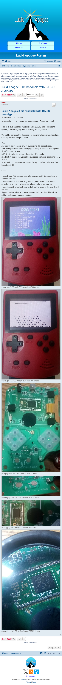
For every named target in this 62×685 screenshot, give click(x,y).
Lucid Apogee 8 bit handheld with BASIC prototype (27, 88)
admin (4, 102)
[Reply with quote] (54, 105)
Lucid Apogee (31, 676)
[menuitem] (8, 61)
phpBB (23, 679)
